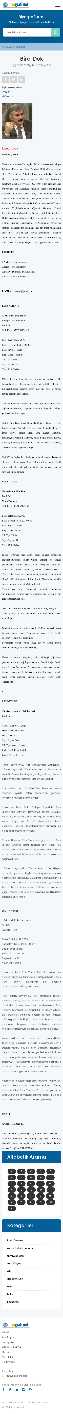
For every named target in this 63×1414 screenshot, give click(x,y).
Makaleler (7, 1357)
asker (10, 1286)
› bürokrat (7, 96)
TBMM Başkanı (15, 1256)
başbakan (13, 1302)
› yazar (6, 91)
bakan (10, 1294)
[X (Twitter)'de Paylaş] (13, 79)
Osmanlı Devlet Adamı (20, 1248)
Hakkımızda (8, 1362)
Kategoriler (8, 1342)
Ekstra (5, 1352)
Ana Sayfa (8, 1337)
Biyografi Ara (15, 5)
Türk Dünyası (14, 1263)
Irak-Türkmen (15, 1240)
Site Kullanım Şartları (13, 1402)
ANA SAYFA (8, 46)
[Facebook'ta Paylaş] (5, 79)
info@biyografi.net (17, 1375)
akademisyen (15, 1279)
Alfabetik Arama (11, 1347)
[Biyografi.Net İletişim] (15, 1324)
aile (9, 1271)
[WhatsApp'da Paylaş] (21, 79)
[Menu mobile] (57, 5)
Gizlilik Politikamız (37, 1402)
